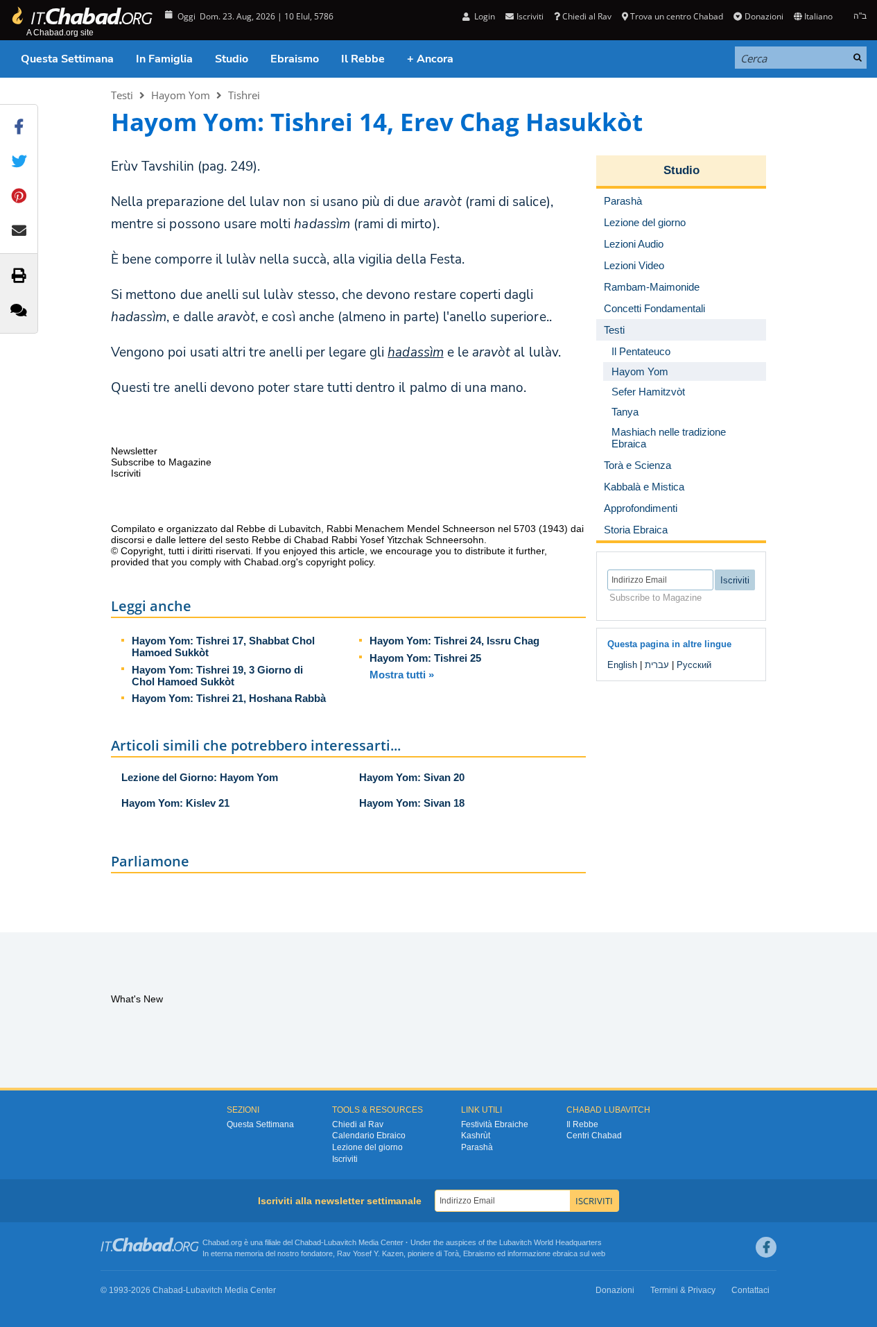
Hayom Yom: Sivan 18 (411, 803)
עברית (657, 665)
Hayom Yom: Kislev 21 (175, 803)
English (622, 665)
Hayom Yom (180, 95)
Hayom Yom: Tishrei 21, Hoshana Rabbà (229, 698)
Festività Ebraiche (494, 1124)
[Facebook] (766, 1247)
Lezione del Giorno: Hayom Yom (199, 777)
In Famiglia (164, 59)
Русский (694, 665)
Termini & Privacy (682, 1290)
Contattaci (750, 1290)
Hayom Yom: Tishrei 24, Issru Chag (454, 641)
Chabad (308, 1242)
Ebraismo (294, 59)
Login (483, 16)
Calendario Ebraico (369, 1135)
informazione (528, 1253)
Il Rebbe (363, 59)
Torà (451, 1253)
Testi (122, 95)
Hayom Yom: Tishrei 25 (425, 658)
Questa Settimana (67, 59)
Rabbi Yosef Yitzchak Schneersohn (407, 539)
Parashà (477, 1147)
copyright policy (339, 561)
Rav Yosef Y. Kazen (370, 1253)
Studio (231, 59)
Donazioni (764, 16)
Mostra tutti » (402, 674)
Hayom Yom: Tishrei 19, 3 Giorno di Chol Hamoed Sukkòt (217, 675)
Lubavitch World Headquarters (550, 1242)
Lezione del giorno (367, 1147)
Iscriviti (345, 1159)
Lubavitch (340, 1242)
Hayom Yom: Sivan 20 (411, 777)
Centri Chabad (594, 1135)
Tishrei (244, 95)
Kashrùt (475, 1135)
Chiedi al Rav (586, 16)
